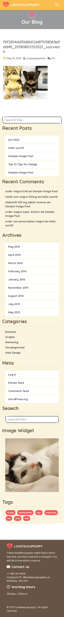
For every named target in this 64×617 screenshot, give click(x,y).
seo (9, 518)
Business (10, 332)
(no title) (13, 139)
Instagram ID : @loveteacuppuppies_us (28, 577)
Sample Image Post (20, 156)
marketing (51, 512)
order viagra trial (16, 191)
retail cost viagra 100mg (21, 197)
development (25, 512)
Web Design (13, 352)
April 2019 (14, 255)
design (10, 512)
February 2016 (17, 271)
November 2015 (18, 287)
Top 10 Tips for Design (22, 164)
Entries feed (16, 383)
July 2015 (14, 304)
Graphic (10, 337)
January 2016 (16, 279)
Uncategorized (14, 347)
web (27, 518)
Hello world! (16, 148)
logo (39, 512)
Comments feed (18, 391)
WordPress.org (18, 399)
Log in (12, 374)
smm (17, 518)
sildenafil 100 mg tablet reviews (25, 202)
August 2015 (16, 296)
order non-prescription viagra (24, 221)
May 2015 (14, 312)
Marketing (11, 342)
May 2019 (14, 246)
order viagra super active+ (22, 212)
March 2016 (15, 263)
